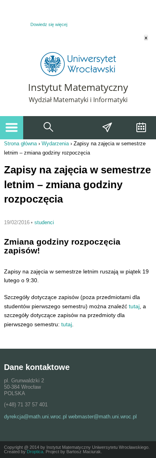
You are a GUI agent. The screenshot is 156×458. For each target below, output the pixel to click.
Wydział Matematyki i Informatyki (78, 99)
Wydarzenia (140, 127)
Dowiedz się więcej (48, 24)
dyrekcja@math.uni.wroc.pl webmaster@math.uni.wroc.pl (70, 417)
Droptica (35, 451)
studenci (44, 222)
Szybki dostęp (107, 127)
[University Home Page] (78, 74)
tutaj (134, 306)
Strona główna (20, 144)
